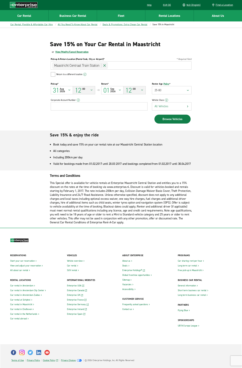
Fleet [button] (121, 16)
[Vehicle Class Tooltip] (166, 100)
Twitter (30, 352)
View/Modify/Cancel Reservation (72, 52)
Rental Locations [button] (169, 16)
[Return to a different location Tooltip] (84, 74)
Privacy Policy (33, 360)
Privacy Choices (68, 360)
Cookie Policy (49, 360)
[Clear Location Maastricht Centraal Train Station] (105, 65)
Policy (166, 83)
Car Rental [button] (24, 16)
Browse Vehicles (172, 119)
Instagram (22, 352)
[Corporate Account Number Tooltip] (78, 100)
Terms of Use (17, 360)
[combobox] (121, 65)
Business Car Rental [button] (72, 16)
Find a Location (224, 5)
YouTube (47, 352)
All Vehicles (161, 106)
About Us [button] (218, 16)
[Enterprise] (24, 5)
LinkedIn (39, 352)
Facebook (13, 352)
